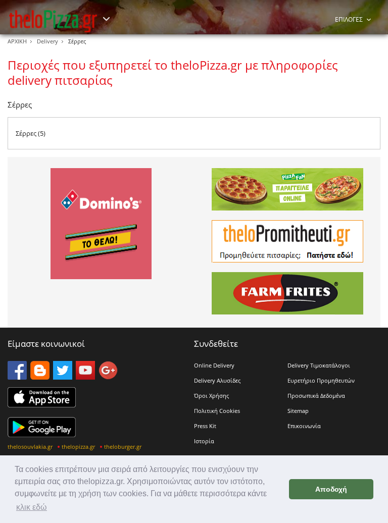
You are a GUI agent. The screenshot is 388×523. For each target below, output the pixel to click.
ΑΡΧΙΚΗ (17, 41)
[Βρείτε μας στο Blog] (40, 377)
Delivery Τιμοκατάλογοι (318, 365)
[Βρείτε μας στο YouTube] (85, 377)
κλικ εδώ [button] (31, 507)
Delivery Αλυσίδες (217, 380)
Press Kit (205, 426)
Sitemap (298, 410)
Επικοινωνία (304, 426)
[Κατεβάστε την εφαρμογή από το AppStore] (42, 404)
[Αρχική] (53, 21)
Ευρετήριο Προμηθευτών (321, 380)
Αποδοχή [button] (331, 489)
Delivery (47, 41)
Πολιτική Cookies (217, 410)
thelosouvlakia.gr (30, 446)
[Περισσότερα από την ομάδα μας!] (106, 19)
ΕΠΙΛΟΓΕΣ (349, 19)
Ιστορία (204, 441)
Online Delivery (214, 365)
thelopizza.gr (78, 446)
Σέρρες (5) (30, 133)
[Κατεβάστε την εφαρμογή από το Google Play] (42, 434)
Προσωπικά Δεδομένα (316, 395)
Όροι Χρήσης (211, 395)
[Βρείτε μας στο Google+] (108, 377)
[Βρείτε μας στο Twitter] (62, 377)
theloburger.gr (122, 446)
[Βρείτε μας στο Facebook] (17, 377)
